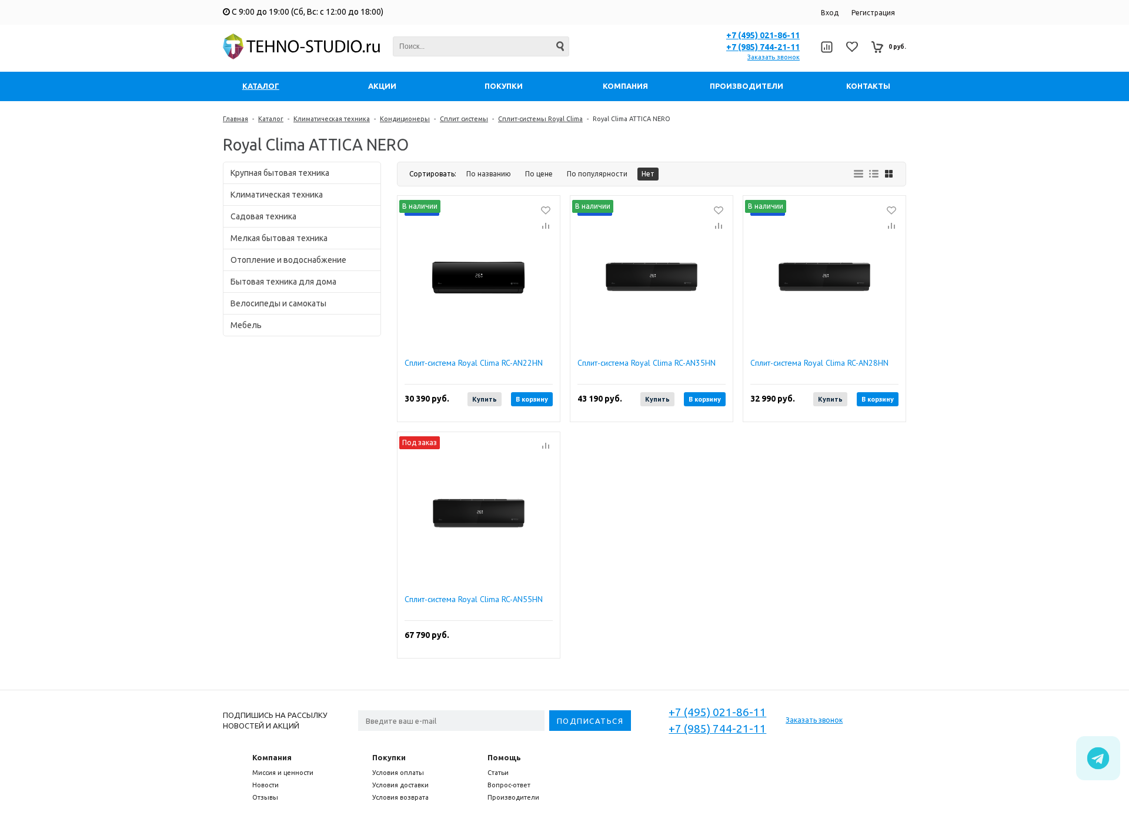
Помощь (504, 757)
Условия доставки (400, 784)
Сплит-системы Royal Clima (540, 118)
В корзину (532, 399)
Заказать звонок (773, 57)
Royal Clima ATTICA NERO (631, 118)
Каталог (270, 118)
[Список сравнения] (826, 47)
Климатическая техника (331, 118)
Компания (272, 757)
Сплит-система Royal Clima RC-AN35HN (646, 363)
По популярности (597, 174)
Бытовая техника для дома (283, 281)
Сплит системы (464, 118)
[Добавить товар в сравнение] (546, 226)
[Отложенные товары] (852, 47)
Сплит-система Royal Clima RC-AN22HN (474, 363)
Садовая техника (263, 216)
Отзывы (265, 797)
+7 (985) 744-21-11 (763, 47)
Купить (484, 399)
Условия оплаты (398, 772)
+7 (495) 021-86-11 (763, 35)
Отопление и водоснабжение (288, 260)
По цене (539, 174)
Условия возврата (400, 797)
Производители (513, 797)
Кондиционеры (405, 118)
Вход (830, 12)
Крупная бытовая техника (280, 173)
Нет (648, 174)
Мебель (246, 325)
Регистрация (873, 12)
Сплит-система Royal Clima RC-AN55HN (474, 599)
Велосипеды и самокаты (278, 303)
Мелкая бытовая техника (279, 238)
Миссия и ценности (282, 772)
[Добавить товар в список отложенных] (546, 210)
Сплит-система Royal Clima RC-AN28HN (819, 363)
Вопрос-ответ (508, 784)
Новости (265, 784)
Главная (235, 118)
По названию (488, 174)
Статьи (498, 772)
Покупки (389, 757)
